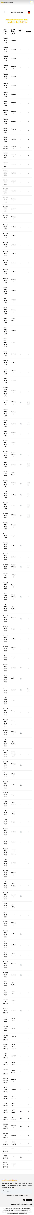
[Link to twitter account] (27, 1199)
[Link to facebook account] (24, 1199)
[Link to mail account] (31, 1199)
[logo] (7, 2)
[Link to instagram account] (29, 1199)
